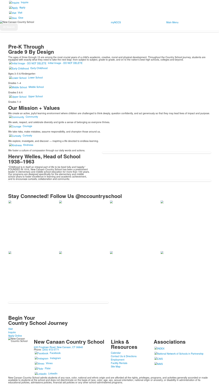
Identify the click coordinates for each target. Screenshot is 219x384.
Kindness (28, 145)
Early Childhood (39, 68)
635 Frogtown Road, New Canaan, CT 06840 (58, 347)
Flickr (48, 368)
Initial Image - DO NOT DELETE (65, 63)
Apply (22, 7)
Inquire (24, 2)
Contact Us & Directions (124, 356)
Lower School (35, 77)
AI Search (9, 26)
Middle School (36, 87)
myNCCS (116, 22)
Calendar (116, 352)
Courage (27, 126)
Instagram (55, 358)
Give (20, 17)
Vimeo (49, 363)
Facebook (55, 353)
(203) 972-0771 (50, 349)
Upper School (35, 96)
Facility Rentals (119, 363)
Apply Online (15, 335)
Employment (117, 359)
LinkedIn (52, 373)
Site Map (115, 366)
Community (32, 116)
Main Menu (172, 22)
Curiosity (27, 135)
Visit (20, 12)
